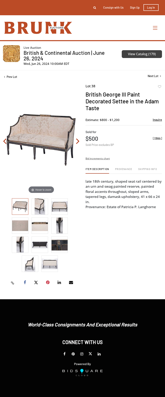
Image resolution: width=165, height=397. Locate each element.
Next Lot (153, 76)
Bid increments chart (98, 158)
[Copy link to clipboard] (12, 282)
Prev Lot (11, 76)
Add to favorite (159, 86)
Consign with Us (113, 7)
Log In (151, 7)
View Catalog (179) (142, 54)
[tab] (97, 170)
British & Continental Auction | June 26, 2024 (64, 55)
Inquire (157, 119)
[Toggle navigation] (155, 27)
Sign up (135, 7)
